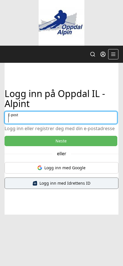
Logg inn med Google (65, 167)
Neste (61, 141)
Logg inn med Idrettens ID (64, 183)
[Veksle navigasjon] (113, 54)
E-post (13, 114)
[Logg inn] (103, 54)
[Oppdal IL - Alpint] (61, 23)
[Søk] (93, 54)
